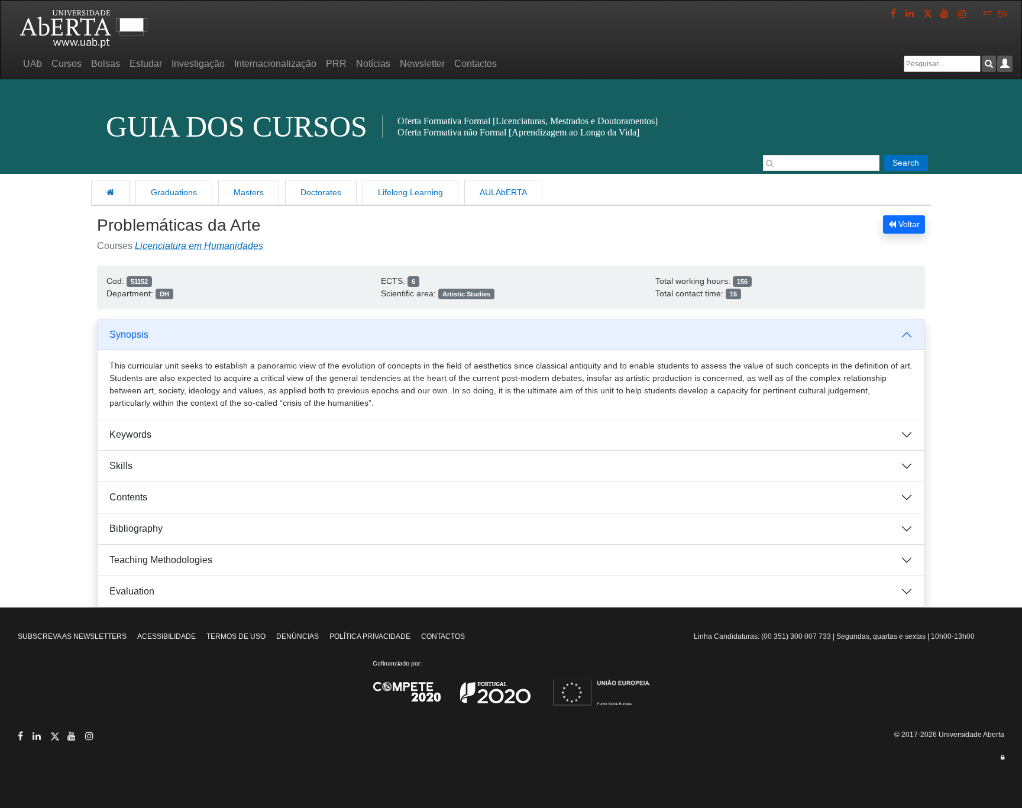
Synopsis (128, 334)
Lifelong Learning (410, 192)
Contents (128, 497)
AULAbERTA (503, 192)
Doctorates (320, 192)
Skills (120, 466)
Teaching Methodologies (160, 560)
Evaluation (131, 591)
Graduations (174, 192)
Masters (249, 192)
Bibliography (136, 528)
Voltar (908, 224)
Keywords (130, 434)
